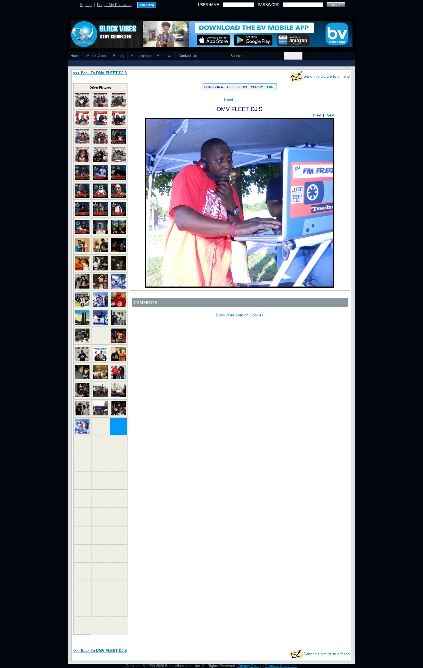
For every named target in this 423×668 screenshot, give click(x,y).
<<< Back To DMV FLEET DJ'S (100, 73)
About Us (164, 56)
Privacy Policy (249, 666)
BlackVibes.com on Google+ (240, 315)
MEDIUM (257, 87)
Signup (86, 5)
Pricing (118, 56)
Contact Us (187, 56)
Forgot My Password (114, 5)
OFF (230, 87)
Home (75, 56)
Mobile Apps (96, 56)
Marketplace (140, 56)
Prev (317, 115)
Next (330, 115)
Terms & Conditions (281, 666)
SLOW (242, 87)
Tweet (228, 99)
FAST (271, 87)
